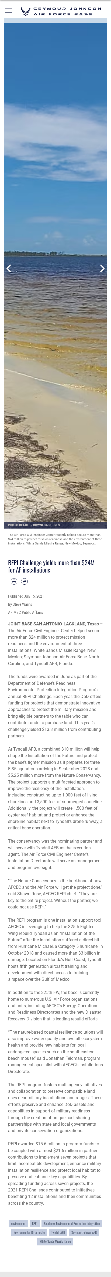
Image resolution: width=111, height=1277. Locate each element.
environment (18, 1223)
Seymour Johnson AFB (84, 1232)
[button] (9, 11)
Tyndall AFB (58, 1232)
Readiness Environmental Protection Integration (72, 1223)
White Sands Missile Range (55, 1241)
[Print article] (14, 581)
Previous (9, 268)
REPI (34, 1223)
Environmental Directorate (29, 1232)
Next (102, 268)
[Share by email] (24, 581)
